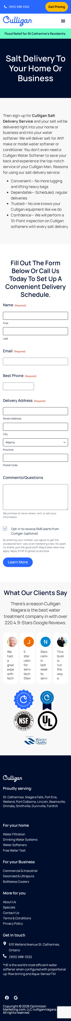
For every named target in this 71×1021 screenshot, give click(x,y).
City (5, 434)
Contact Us (11, 913)
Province (8, 449)
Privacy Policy (13, 923)
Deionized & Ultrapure (18, 876)
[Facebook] (7, 998)
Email (14, 350)
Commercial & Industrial (20, 871)
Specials (9, 907)
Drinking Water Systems (20, 839)
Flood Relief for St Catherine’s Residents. (35, 33)
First (5, 323)
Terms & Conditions (17, 918)
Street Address (12, 418)
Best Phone (19, 375)
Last (5, 338)
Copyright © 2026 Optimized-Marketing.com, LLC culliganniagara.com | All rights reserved (34, 1009)
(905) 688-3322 (19, 6)
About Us (9, 902)
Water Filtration (14, 834)
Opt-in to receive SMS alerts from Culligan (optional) (35, 531)
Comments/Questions (23, 477)
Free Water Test (14, 850)
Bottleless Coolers (16, 881)
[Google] (16, 998)
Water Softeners (15, 845)
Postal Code (10, 465)
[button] (63, 21)
